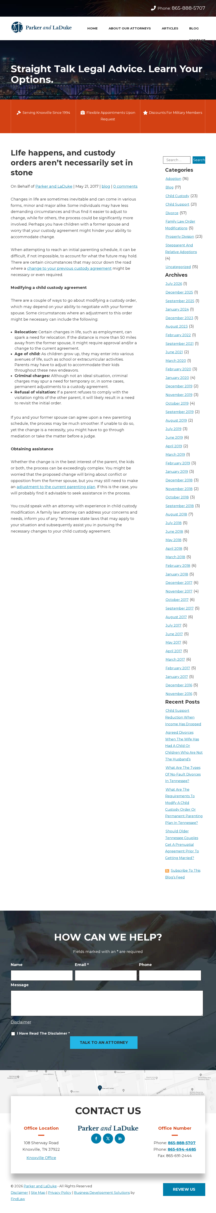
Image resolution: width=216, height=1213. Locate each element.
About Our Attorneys (130, 28)
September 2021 (180, 344)
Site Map (38, 1193)
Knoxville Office (41, 1158)
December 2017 (179, 583)
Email (82, 964)
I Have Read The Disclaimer (43, 1033)
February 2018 (178, 566)
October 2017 (177, 600)
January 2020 (177, 378)
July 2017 (173, 625)
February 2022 (178, 335)
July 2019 (173, 429)
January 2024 (177, 309)
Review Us (184, 1189)
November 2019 (179, 395)
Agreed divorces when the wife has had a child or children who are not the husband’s (184, 746)
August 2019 (176, 420)
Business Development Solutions (102, 1193)
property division (180, 237)
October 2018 (177, 497)
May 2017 (173, 642)
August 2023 (177, 326)
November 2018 (179, 489)
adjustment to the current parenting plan (56, 487)
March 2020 (176, 361)
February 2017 (178, 668)
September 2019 (180, 412)
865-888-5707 (188, 8)
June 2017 (174, 634)
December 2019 (179, 386)
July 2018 (174, 523)
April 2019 (174, 446)
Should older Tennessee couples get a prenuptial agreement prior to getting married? (182, 844)
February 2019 (178, 463)
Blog (194, 28)
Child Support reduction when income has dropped (183, 717)
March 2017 (175, 660)
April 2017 (174, 651)
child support (177, 204)
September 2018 (180, 506)
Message (20, 985)
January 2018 (177, 574)
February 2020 (178, 369)
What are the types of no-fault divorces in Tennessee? (183, 774)
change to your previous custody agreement (69, 268)
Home (92, 28)
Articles (170, 28)
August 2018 (176, 514)
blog (106, 186)
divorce (172, 213)
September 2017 (180, 608)
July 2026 (174, 284)
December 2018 (179, 480)
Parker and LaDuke (53, 186)
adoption (173, 179)
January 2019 (177, 472)
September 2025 (180, 301)
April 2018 (174, 549)
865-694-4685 (182, 1149)
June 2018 (174, 532)
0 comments (125, 186)
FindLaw (18, 1199)
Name (17, 964)
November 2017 (179, 591)
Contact (197, 40)
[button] (211, 1191)
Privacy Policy (59, 1193)
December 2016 (179, 685)
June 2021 (174, 352)
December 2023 (179, 318)
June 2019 (174, 438)
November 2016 (179, 694)
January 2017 (177, 677)
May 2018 (173, 540)
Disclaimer (21, 1022)
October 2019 (177, 403)
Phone (145, 964)
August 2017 (176, 617)
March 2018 (175, 557)
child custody (177, 196)
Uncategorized (178, 267)
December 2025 (179, 292)
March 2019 (175, 455)
